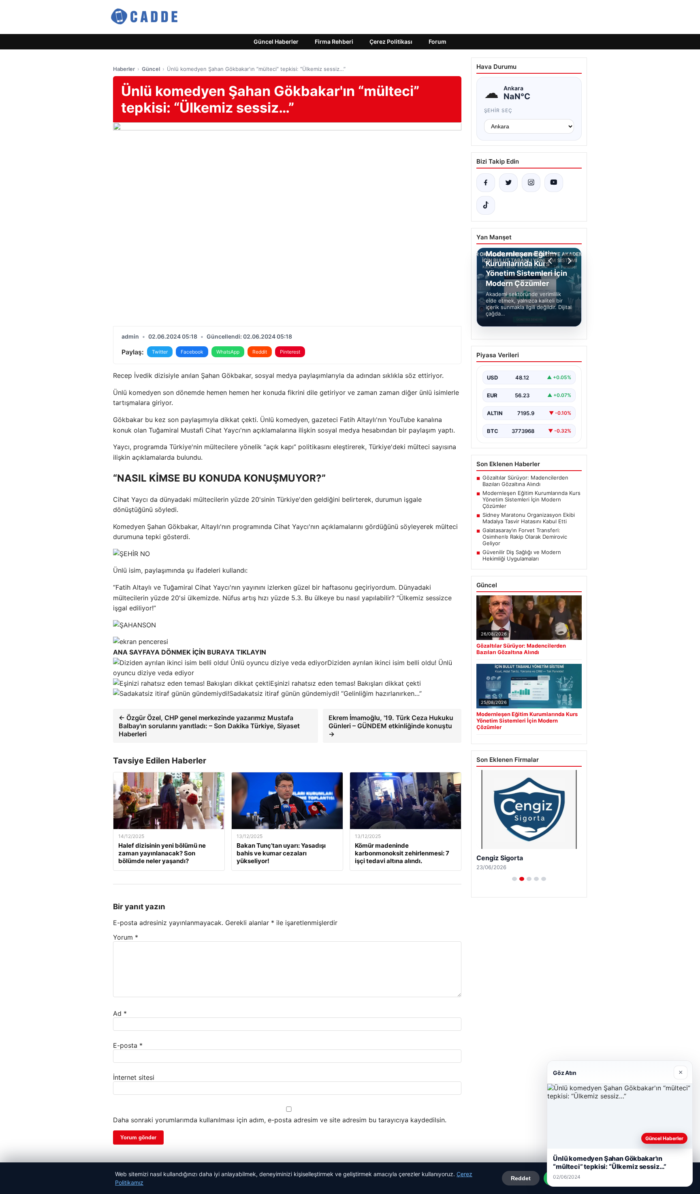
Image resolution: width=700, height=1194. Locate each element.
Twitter (160, 352)
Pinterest (290, 352)
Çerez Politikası (390, 41)
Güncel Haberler (276, 41)
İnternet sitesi (133, 1077)
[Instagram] (531, 182)
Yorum (125, 937)
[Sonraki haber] (568, 261)
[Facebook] (485, 182)
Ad (120, 1013)
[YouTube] (553, 182)
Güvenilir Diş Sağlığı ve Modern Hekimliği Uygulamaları (521, 555)
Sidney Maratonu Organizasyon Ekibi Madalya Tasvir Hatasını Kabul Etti (528, 518)
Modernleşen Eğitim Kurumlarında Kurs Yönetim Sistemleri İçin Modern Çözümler (531, 499)
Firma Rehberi (334, 41)
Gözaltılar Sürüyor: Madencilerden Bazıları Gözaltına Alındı (525, 480)
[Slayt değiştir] (514, 879)
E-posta (128, 1045)
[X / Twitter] (508, 182)
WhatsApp (227, 352)
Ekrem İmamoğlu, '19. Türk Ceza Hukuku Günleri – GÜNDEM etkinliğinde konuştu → (391, 726)
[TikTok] (485, 205)
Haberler (124, 69)
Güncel (151, 69)
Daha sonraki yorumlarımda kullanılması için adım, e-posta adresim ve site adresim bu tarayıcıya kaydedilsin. (279, 1120)
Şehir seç (498, 110)
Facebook (192, 352)
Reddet (521, 1178)
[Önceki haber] (551, 261)
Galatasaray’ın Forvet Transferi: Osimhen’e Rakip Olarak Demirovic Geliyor (524, 536)
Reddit (259, 352)
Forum (437, 41)
